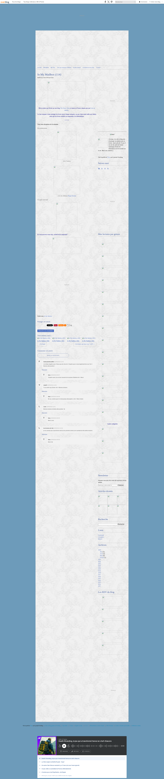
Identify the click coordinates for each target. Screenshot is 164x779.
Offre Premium (109, 725)
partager (76, 751)
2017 (99, 574)
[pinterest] (111, 2)
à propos (86, 751)
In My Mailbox (48, 316)
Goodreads (101, 535)
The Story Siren (65, 108)
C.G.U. (86, 725)
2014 (99, 580)
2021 (99, 567)
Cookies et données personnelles (122, 725)
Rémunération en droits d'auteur (97, 725)
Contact (98, 67)
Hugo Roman (72, 196)
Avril (101, 553)
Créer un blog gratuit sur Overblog (52, 725)
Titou (108, 157)
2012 (99, 584)
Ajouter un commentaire (53, 355)
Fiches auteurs (77, 67)
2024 (99, 561)
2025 (99, 559)
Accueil (39, 67)
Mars (101, 555)
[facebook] (105, 2)
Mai (101, 552)
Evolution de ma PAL (88, 67)
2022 (99, 565)
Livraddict (101, 537)
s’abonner (65, 751)
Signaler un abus (79, 725)
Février (102, 557)
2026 (99, 550)
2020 (99, 569)
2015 (99, 578)
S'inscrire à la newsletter (45, 331)
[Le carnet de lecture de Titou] (103, 143)
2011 (99, 586)
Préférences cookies (136, 725)
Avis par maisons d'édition (64, 67)
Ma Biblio (46, 67)
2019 (99, 571)
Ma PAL (53, 67)
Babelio (100, 539)
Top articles (65, 725)
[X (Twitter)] (108, 2)
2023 (99, 563)
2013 (99, 582)
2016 (99, 576)
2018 (99, 573)
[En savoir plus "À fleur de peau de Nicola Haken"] (112, 509)
